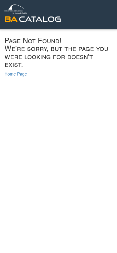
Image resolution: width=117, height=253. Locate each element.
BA (11, 19)
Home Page (15, 74)
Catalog (40, 19)
